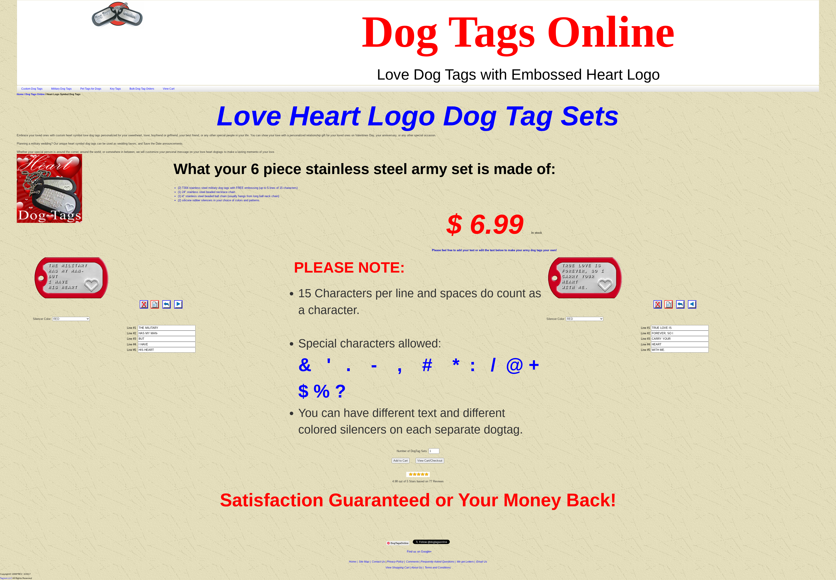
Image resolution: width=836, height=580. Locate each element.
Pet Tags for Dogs (90, 88)
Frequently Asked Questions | (439, 561)
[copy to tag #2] (178, 304)
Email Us (481, 561)
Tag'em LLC (6, 578)
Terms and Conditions (438, 567)
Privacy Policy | (396, 561)
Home (20, 94)
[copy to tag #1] (692, 304)
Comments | (413, 561)
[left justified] (155, 304)
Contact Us (379, 561)
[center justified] (144, 304)
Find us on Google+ (419, 551)
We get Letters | (466, 561)
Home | (354, 561)
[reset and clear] (166, 304)
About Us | (418, 567)
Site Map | (365, 561)
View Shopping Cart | (398, 567)
